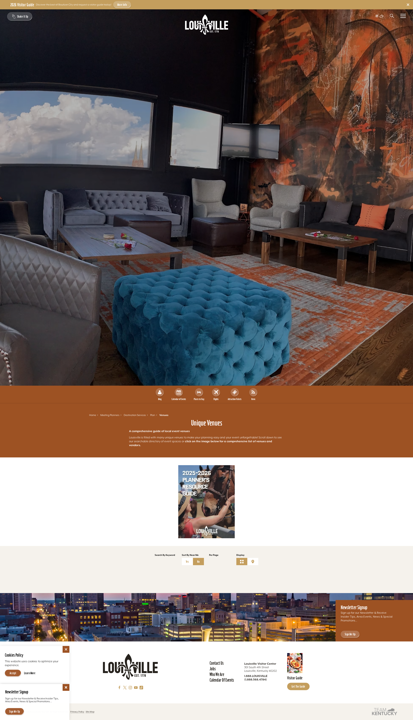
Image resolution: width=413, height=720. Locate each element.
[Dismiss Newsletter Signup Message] (66, 687)
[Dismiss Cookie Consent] (66, 649)
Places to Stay (199, 399)
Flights (216, 399)
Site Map (90, 711)
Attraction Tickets (235, 399)
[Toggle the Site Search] (392, 16)
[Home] (206, 25)
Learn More (29, 673)
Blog (159, 399)
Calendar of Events (178, 399)
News (253, 399)
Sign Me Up (350, 634)
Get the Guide (298, 686)
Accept (13, 673)
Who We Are (217, 674)
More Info (122, 4)
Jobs (213, 668)
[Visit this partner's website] (385, 711)
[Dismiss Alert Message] (408, 4)
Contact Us (217, 663)
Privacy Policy (77, 711)
